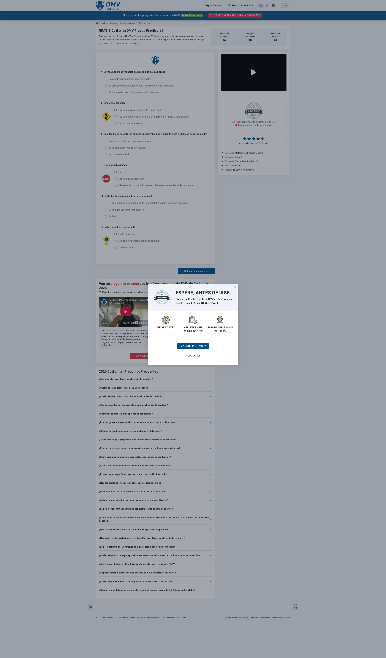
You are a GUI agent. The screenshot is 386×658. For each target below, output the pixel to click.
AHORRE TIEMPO (166, 327)
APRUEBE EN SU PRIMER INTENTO (193, 329)
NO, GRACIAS (193, 355)
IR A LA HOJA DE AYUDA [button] (193, 346)
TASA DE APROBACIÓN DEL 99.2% (220, 329)
